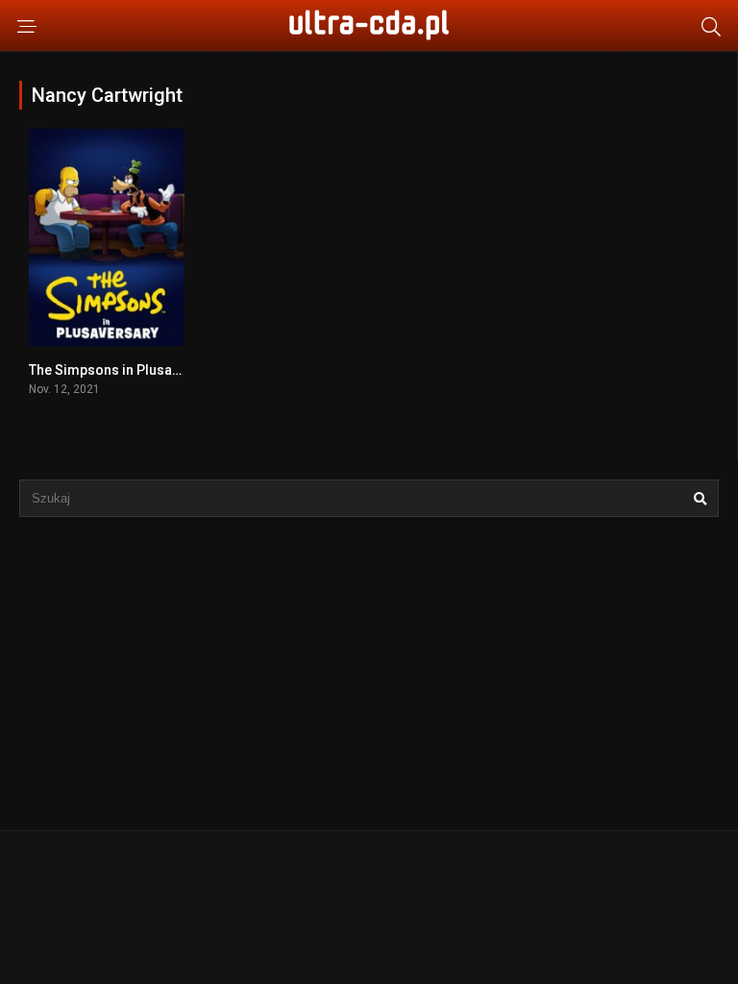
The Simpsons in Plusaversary (124, 370)
